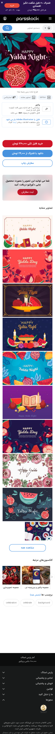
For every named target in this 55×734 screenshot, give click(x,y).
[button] (27, 672)
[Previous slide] (52, 577)
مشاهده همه (27, 548)
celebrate (27, 602)
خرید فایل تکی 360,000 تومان (27, 144)
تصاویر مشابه (26, 97)
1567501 (43, 97)
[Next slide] (3, 577)
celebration (11, 602)
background (44, 602)
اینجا (14, 122)
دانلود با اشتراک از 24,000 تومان (27, 153)
